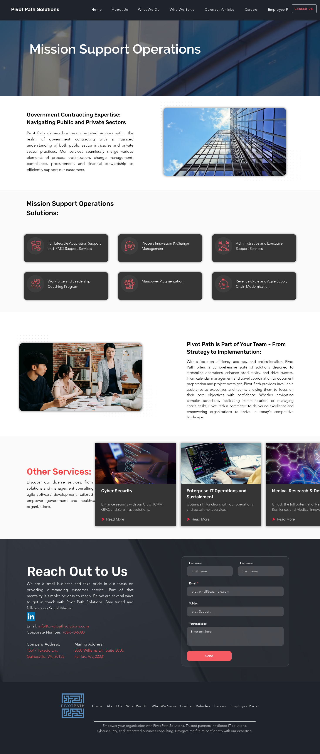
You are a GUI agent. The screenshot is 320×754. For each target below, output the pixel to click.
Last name (246, 563)
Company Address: (43, 644)
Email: (32, 626)
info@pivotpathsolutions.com (63, 626)
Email (192, 583)
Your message (198, 623)
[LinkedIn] (31, 616)
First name (195, 563)
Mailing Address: (89, 644)
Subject (193, 603)
